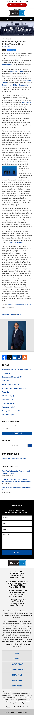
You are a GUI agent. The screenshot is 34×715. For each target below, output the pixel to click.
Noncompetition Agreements (23, 304)
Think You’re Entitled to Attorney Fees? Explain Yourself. (16, 472)
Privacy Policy (17, 664)
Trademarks (7, 399)
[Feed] (24, 357)
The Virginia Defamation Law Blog (14, 458)
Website (17, 658)
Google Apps (26, 102)
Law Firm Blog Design (16, 712)
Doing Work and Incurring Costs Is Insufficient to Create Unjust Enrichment (16, 480)
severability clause (15, 242)
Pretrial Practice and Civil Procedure (16, 369)
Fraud (5, 392)
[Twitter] (9, 357)
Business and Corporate (12, 377)
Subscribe (17, 433)
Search (30, 445)
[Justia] (19, 357)
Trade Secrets (8, 407)
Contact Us (17, 675)
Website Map (17, 680)
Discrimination (8, 403)
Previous (6, 314)
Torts (5, 381)
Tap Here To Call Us (17, 5)
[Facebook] (4, 357)
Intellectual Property (10, 384)
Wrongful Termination (11, 411)
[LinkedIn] (14, 357)
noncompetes (7, 64)
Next (18, 314)
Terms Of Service (17, 669)
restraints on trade (17, 71)
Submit (17, 552)
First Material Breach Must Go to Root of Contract (16, 489)
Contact (22, 19)
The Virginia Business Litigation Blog (17, 12)
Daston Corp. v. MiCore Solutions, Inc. (15, 85)
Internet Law (8, 396)
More (31, 19)
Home (7, 19)
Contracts (10, 304)
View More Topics (8, 414)
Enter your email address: (10, 426)
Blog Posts (17, 686)
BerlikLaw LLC (24, 707)
